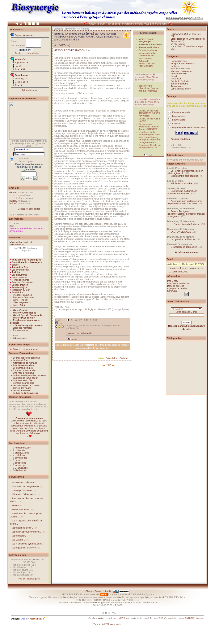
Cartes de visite (179, 61)
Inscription (33, 53)
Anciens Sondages (180, 139)
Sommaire (172, 291)
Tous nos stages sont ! (26, 349)
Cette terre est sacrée (24, 370)
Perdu (18, 53)
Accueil (92, 23)
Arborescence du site (178, 283)
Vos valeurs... (18, 539)
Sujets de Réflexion (180, 81)
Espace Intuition (20, 285)
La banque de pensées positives (29, 375)
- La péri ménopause (177, 271)
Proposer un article (22, 295)
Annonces (29, 297)
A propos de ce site (177, 288)
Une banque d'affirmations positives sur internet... (182, 192)
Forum (101, 23)
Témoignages (178, 86)
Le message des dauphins (26, 357)
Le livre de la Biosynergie (25, 393)
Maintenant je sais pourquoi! (185, 176)
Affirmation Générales (23, 494)
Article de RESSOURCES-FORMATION (147, 63)
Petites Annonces (20, 509)
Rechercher (127, 23)
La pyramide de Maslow (183, 239)
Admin (108, 591)
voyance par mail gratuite (79, 333)
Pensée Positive (179, 73)
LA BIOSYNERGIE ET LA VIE (150, 119)
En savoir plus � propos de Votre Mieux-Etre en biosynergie (148, 54)
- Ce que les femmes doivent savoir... (186, 268)
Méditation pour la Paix (182, 183)
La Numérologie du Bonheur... (186, 224)
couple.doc (20, 462)
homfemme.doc (23, 447)
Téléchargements (22, 302)
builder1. (13, 201)
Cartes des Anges (22, 388)
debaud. (13, 192)
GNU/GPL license (194, 618)
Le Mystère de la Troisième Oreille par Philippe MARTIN (150, 145)
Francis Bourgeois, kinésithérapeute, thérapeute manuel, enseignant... (186, 214)
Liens (15, 300)
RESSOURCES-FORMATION (69, 50)
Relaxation (176, 78)
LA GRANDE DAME (181, 232)
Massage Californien (22, 490)
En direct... (28, 242)
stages (15, 264)
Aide (22, 305)
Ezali (57, 320)
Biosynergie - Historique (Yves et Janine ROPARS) (149, 88)
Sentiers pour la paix (23, 383)
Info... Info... (173, 281)
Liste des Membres (23, 328)
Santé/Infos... (18, 292)
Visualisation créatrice (23, 482)
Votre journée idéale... (22, 527)
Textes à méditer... (22, 390)
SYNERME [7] (178, 44)
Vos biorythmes (20, 274)
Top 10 (24, 300)
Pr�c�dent (112, 358)
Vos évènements (20, 269)
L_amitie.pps (21, 468)
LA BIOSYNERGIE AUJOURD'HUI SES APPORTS (149, 113)
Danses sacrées (175, 286)
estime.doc (20, 450)
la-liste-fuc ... (22, 470)
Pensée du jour (19, 287)
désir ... (18, 460)
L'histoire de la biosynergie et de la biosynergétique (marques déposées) (150, 136)
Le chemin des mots (23, 368)
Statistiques (33, 578)
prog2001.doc (22, 452)
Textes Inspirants (179, 83)
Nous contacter (20, 277)
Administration (30, 90)
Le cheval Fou (20, 360)
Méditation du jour (21, 290)
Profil (74, 339)
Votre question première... (25, 547)
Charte (88, 591)
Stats (15, 335)
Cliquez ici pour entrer (29, 208)
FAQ (15, 305)
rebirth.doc (20, 455)
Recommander (20, 330)
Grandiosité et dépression (184, 247)
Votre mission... (19, 535)
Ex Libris (175, 66)
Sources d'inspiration (22, 282)
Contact (98, 591)
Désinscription (25, 161)
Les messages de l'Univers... (28, 385)
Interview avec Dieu (23, 380)
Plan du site (113, 23)
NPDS (122, 618)
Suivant (124, 358)
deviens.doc (21, 457)
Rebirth (15, 505)
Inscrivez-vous (159, 23)
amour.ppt (20, 465)
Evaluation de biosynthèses (25, 486)
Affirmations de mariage (25, 363)
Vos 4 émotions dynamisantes (27, 543)
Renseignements (20, 280)
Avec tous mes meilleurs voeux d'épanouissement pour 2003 (185, 202)
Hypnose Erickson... (181, 68)
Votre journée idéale (181, 88)
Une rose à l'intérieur (23, 373)
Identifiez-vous (142, 23)
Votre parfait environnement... (26, 531)
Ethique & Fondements (182, 63)
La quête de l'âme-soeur (25, 378)
